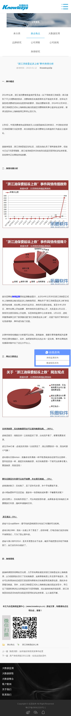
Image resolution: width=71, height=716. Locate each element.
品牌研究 (16, 42)
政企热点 (35, 33)
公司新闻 (54, 42)
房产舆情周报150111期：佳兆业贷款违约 (28, 656)
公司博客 (35, 42)
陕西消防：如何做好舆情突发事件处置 (26, 651)
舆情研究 (35, 51)
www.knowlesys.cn (35, 606)
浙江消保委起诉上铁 (30, 645)
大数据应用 (54, 33)
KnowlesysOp (46, 68)
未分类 (16, 33)
